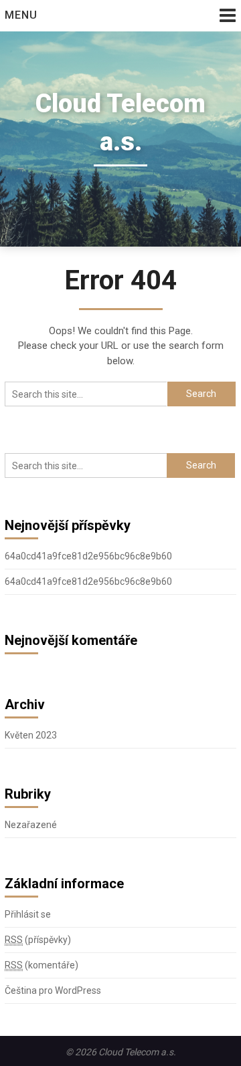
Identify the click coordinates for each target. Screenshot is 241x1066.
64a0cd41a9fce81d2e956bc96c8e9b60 (88, 556)
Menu (21, 15)
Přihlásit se (28, 914)
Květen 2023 (31, 735)
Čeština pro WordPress (53, 990)
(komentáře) (41, 965)
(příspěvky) (38, 939)
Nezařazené (31, 824)
